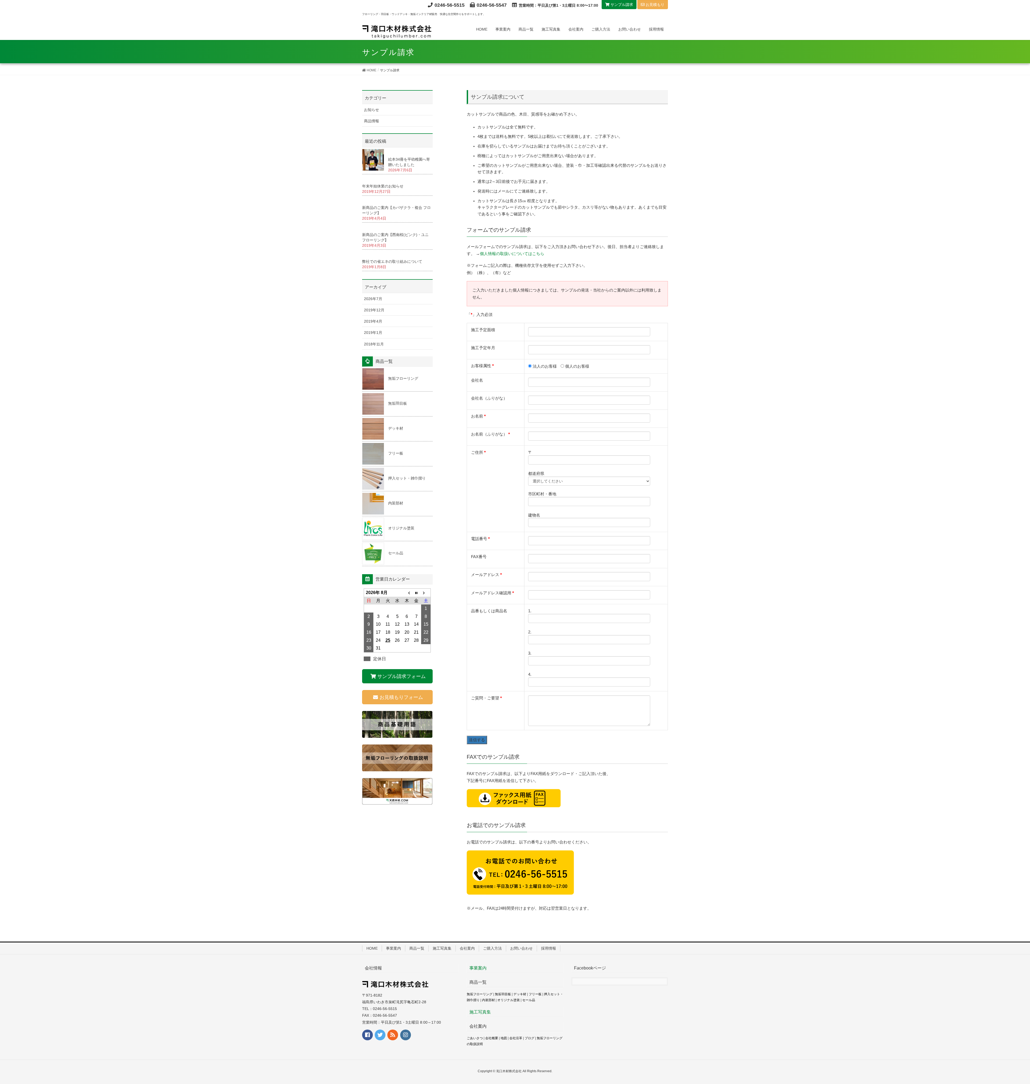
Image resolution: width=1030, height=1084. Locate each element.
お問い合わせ (521, 948)
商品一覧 (416, 948)
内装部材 (395, 503)
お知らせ (371, 110)
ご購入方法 (492, 948)
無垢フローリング (403, 378)
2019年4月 (373, 321)
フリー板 (395, 453)
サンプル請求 (621, 4)
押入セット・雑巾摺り (407, 478)
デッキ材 (395, 428)
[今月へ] (416, 593)
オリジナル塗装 (401, 528)
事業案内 (393, 948)
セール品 (395, 553)
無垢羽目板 (397, 403)
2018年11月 (374, 344)
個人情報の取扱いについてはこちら (512, 254)
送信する (477, 740)
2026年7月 (373, 299)
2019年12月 (374, 310)
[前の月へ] (407, 593)
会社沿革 (515, 1038)
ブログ (529, 1038)
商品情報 (371, 121)
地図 (504, 1038)
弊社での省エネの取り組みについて (392, 261)
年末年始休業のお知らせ (382, 186)
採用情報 (548, 948)
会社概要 (491, 1038)
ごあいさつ (475, 1038)
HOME (372, 948)
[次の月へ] (426, 593)
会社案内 (467, 948)
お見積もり (654, 4)
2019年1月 (373, 332)
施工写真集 (442, 948)
